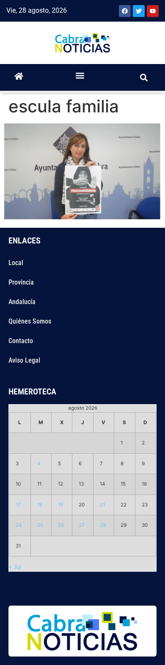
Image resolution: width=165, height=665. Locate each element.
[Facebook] (125, 11)
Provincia (21, 282)
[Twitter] (139, 11)
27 (82, 525)
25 (40, 525)
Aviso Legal (24, 360)
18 (39, 505)
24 (19, 525)
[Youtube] (153, 11)
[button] (80, 75)
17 (18, 505)
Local (15, 263)
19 (60, 505)
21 (102, 505)
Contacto (20, 341)
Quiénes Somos (29, 321)
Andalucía (22, 302)
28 (103, 525)
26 (61, 525)
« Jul (15, 566)
